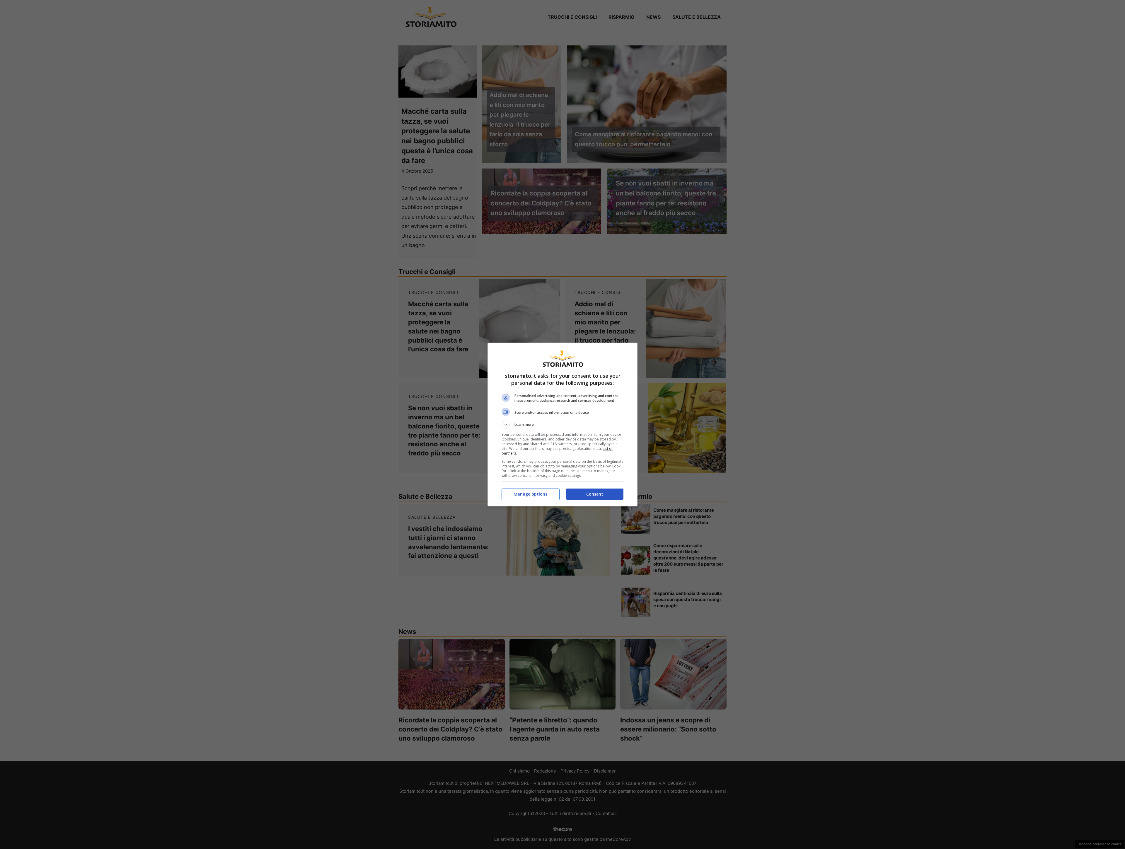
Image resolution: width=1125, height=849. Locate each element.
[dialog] (563, 424)
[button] (562, 425)
